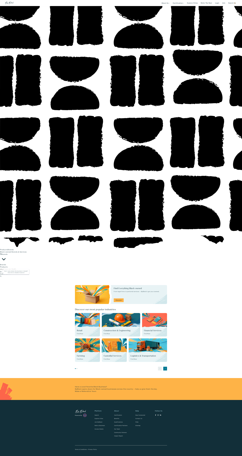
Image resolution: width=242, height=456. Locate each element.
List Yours (92, 391)
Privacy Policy (92, 449)
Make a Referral (81, 391)
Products (4, 249)
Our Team (117, 429)
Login (217, 3)
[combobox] (4, 258)
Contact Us (138, 418)
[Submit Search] (1, 276)
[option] (121, 265)
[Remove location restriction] (1, 271)
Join (223, 3)
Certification (118, 415)
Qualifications (118, 422)
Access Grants (99, 429)
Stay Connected (140, 415)
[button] (1, 272)
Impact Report (118, 436)
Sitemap (137, 425)
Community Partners (120, 432)
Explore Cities (192, 3)
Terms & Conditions (81, 449)
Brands (11, 249)
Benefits (116, 418)
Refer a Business (100, 425)
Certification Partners (121, 425)
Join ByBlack (98, 422)
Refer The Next (206, 3)
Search (97, 415)
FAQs (136, 422)
